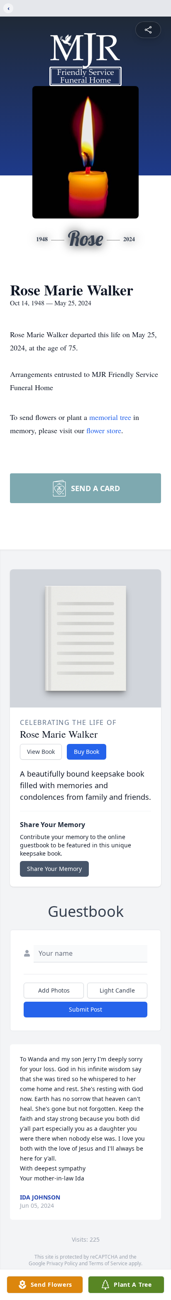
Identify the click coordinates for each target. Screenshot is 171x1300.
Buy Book (86, 752)
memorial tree (110, 417)
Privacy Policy (62, 1263)
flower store (103, 430)
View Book (41, 752)
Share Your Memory (54, 869)
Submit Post (85, 1009)
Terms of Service (108, 1263)
